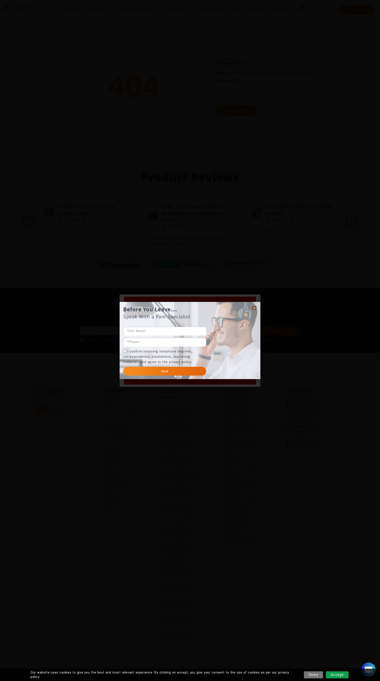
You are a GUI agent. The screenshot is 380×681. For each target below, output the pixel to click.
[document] (190, 340)
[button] (254, 308)
